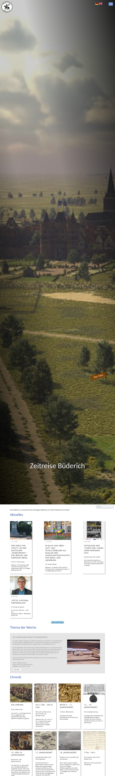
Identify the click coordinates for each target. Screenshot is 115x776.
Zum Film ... (17, 669)
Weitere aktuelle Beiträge (57, 622)
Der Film (98, 376)
